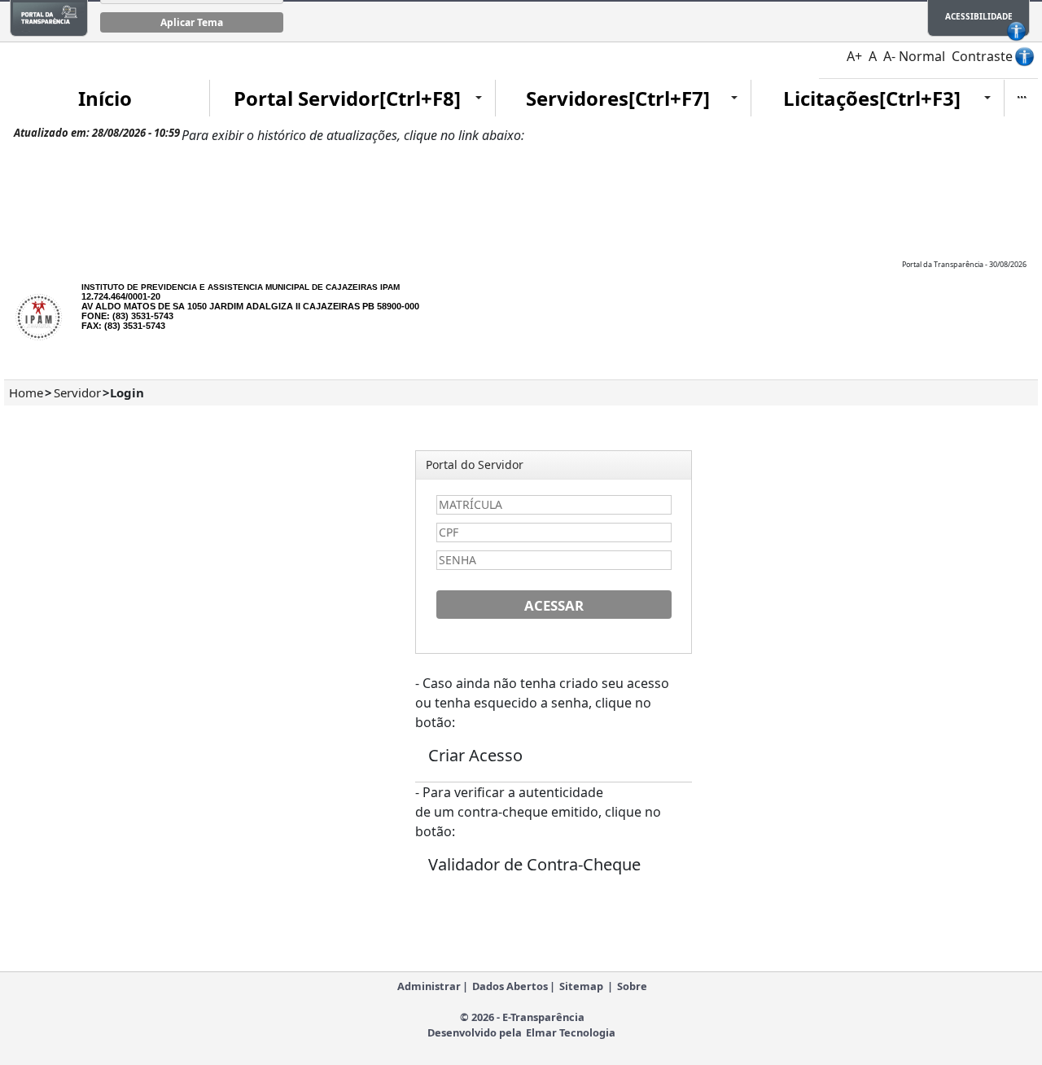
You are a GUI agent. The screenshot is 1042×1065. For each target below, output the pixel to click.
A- (889, 56)
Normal (922, 56)
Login (127, 392)
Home (26, 392)
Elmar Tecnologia (570, 1032)
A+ (854, 56)
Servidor (77, 392)
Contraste (982, 56)
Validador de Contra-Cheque (534, 864)
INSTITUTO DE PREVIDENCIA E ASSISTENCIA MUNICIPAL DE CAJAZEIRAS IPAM (240, 287)
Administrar (429, 986)
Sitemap (581, 986)
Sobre (632, 986)
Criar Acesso (475, 755)
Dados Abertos (510, 986)
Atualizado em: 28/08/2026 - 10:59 (97, 132)
